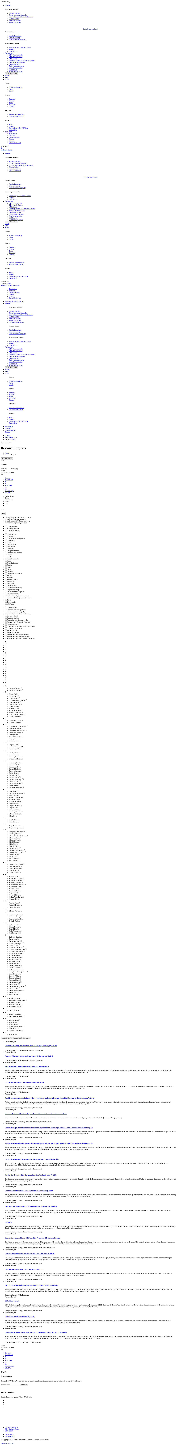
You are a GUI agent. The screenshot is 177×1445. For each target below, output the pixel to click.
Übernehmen (26, 1038)
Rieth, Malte (13, 929)
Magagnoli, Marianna (16, 878)
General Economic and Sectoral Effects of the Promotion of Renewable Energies (32, 1238)
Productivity (11, 583)
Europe (9, 555)
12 (6, 489)
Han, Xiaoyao (13, 795)
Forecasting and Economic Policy (20, 47)
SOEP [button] (7, 79)
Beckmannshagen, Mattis (17, 700)
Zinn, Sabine (13, 1034)
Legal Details (9, 1434)
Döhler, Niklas (13, 735)
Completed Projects (13, 530)
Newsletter (4, 1388)
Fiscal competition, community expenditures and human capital (27, 1066)
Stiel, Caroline (13, 988)
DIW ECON (9, 1431)
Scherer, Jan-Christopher (17, 949)
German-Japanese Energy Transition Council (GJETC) (24, 1269)
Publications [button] (9, 53)
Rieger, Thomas (14, 927)
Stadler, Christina (14, 982)
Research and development (15, 592)
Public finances (12, 585)
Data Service (13, 51)
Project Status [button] (9, 496)
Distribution (11, 546)
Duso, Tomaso (13, 741)
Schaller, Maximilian (15, 943)
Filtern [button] (3, 471)
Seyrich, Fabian (14, 976)
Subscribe (24, 1384)
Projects (11, 49)
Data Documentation (15, 68)
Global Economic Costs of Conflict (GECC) (20, 1316)
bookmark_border (6, 150)
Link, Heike (13, 870)
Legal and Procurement (14, 628)
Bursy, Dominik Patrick (16, 714)
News (11, 89)
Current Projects (12, 526)
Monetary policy (12, 579)
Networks (12, 135)
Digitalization (11, 544)
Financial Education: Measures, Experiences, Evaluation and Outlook (29, 1056)
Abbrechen (17, 1038)
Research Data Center (16, 116)
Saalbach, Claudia (15, 937)
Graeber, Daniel (14, 781)
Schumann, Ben (14, 964)
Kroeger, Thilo (14, 854)
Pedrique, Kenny (14, 917)
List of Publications (11, 73)
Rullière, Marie (14, 933)
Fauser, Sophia (14, 753)
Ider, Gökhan (13, 820)
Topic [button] (7, 498)
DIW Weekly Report (15, 57)
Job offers (12, 104)
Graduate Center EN (13, 624)
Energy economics (13, 551)
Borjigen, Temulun (15, 710)
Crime (9, 542)
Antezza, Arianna (14, 688)
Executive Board (12, 616)
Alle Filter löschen (7, 1038)
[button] (5, 2)
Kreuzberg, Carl (14, 848)
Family (9, 557)
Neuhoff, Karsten (14, 905)
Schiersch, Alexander (16, 951)
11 (5, 487)
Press (6, 77)
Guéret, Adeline (14, 785)
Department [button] (8, 500)
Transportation (11, 602)
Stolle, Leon (13, 992)
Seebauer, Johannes (15, 970)
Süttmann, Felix (14, 994)
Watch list (14, 301)
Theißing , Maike (14, 1002)
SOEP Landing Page (15, 87)
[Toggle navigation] (9, 2)
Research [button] (8, 5)
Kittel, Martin (13, 842)
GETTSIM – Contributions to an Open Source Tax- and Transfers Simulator (31, 1285)
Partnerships (13, 130)
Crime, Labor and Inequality (18, 15)
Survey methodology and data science (19, 598)
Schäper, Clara (13, 945)
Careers (11, 139)
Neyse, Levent (13, 907)
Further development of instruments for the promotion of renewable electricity (32, 1159)
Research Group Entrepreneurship (18, 634)
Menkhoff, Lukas (14, 891)
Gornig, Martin (14, 777)
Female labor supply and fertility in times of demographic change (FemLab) (31, 1046)
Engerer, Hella (13, 745)
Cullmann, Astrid (14, 722)
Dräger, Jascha (13, 739)
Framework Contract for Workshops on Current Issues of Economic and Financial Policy (36, 1114)
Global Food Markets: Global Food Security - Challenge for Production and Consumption (36, 1332)
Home (7, 453)
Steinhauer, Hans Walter (17, 986)
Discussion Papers (15, 64)
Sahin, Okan (13, 939)
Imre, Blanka (13, 822)
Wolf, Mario (13, 1028)
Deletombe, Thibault (15, 728)
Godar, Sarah (13, 773)
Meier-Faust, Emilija (15, 887)
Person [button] (7, 502)
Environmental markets (14, 553)
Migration (10, 577)
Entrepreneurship (14, 38)
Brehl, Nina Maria (15, 712)
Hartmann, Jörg (14, 799)
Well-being (10, 604)
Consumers (10, 540)
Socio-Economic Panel (90, 29)
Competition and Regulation (16, 538)
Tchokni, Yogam (14, 998)
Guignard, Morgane (15, 787)
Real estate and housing (14, 587)
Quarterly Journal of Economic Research (22, 60)
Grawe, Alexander (15, 783)
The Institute (13, 133)
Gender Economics (15, 36)
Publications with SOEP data (18, 128)
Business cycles (12, 534)
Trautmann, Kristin (15, 1006)
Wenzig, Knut (13, 1020)
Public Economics (15, 22)
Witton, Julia (13, 1024)
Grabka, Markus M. (15, 779)
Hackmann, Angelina (16, 793)
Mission (11, 101)
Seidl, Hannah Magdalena (17, 972)
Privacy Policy (9, 1436)
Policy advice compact (16, 66)
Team (11, 103)
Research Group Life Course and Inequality (21, 638)
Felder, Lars (13, 755)
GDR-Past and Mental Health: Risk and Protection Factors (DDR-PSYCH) (31, 1206)
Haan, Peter (13, 791)
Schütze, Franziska (15, 968)
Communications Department (16, 610)
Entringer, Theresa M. (16, 747)
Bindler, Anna (13, 708)
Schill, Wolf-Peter (14, 955)
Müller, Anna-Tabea (15, 897)
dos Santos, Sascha (15, 737)
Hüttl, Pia (12, 816)
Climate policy (11, 536)
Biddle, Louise (14, 706)
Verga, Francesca (14, 1014)
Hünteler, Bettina (14, 814)
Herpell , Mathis (14, 806)
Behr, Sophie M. (14, 702)
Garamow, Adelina (15, 763)
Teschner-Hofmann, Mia (17, 1000)
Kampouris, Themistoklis (17, 832)
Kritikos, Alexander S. (16, 850)
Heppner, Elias (14, 804)
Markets (9, 575)
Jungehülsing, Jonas (15, 828)
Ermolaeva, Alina (14, 749)
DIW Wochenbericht (15, 55)
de (1, 148)
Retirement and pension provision (18, 596)
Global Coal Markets (12, 1301)
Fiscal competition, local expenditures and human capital (24, 1082)
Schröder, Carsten (14, 961)
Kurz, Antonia (13, 860)
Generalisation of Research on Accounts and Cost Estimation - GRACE (29, 1254)
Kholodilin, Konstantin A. (17, 836)
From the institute (12, 563)
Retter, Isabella (14, 925)
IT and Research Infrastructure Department (21, 626)
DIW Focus (13, 58)
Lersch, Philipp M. (15, 868)
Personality (10, 581)
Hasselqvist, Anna (15, 801)
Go (16, 468)
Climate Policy (14, 19)
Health (9, 567)
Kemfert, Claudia (14, 834)
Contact (11, 106)
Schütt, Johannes (14, 966)
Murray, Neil (13, 899)
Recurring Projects (13, 528)
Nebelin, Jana (13, 903)
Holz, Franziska (14, 810)
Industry (9, 569)
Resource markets (12, 594)
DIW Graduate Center (12, 1429)
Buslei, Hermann (14, 717)
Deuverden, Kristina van (17, 730)
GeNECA (8, 1222)
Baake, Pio (12, 694)
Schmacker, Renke (15, 957)
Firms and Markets (15, 20)
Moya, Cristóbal (14, 895)
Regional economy (13, 590)
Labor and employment (14, 573)
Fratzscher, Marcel (15, 759)
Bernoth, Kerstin (14, 704)
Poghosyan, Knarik (15, 919)
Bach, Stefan (13, 696)
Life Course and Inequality (17, 39)
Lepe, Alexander (14, 866)
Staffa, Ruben (13, 984)
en (9, 283)
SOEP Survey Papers (16, 71)
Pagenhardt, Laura (15, 915)
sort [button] (2, 474)
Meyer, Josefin (13, 893)
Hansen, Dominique (15, 797)
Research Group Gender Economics (18, 636)
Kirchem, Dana (14, 840)
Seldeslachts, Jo (14, 974)
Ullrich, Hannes (14, 1010)
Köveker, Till (13, 846)
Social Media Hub (15, 143)
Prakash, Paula (14, 921)
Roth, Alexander (14, 931)
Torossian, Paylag (14, 1004)
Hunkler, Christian (15, 812)
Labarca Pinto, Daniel (16, 864)
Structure (12, 99)
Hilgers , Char (14, 808)
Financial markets (12, 559)
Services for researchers (16, 114)
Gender (9, 565)
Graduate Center (14, 137)
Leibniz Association (11, 1427)
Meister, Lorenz (14, 889)
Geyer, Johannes (14, 771)
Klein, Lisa (12, 844)
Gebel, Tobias (13, 765)
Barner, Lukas (13, 698)
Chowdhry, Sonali (15, 720)
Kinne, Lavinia (14, 838)
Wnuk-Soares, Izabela (16, 1026)
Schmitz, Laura (14, 959)
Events (7, 75)
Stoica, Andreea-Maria (16, 990)
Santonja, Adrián (14, 941)
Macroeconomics (14, 13)
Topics (11, 124)
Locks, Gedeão (14, 872)
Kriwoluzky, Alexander (16, 852)
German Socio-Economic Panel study (19, 622)
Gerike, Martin (14, 769)
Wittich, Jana (13, 1022)
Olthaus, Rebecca (14, 911)
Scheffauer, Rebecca (15, 947)
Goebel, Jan (13, 775)
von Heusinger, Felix (16, 1016)
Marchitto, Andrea (15, 882)
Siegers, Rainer (14, 978)
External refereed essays (17, 62)
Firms (9, 561)
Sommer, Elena (14, 980)
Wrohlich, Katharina (15, 1030)
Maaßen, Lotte (13, 876)
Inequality (10, 571)
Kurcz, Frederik (14, 858)
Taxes (9, 600)
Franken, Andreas (14, 757)
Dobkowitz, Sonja (15, 733)
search (3, 2)
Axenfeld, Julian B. (15, 690)
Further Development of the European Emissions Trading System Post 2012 (31, 1175)
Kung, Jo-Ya (13, 856)
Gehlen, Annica (14, 767)
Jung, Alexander (14, 826)
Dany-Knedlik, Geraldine (17, 726)
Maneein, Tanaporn (15, 880)
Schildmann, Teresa (15, 953)
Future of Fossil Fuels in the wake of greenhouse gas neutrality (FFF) (29, 1191)
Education (10, 549)
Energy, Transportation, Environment (21, 17)
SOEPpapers (13, 70)
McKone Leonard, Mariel (17, 885)
